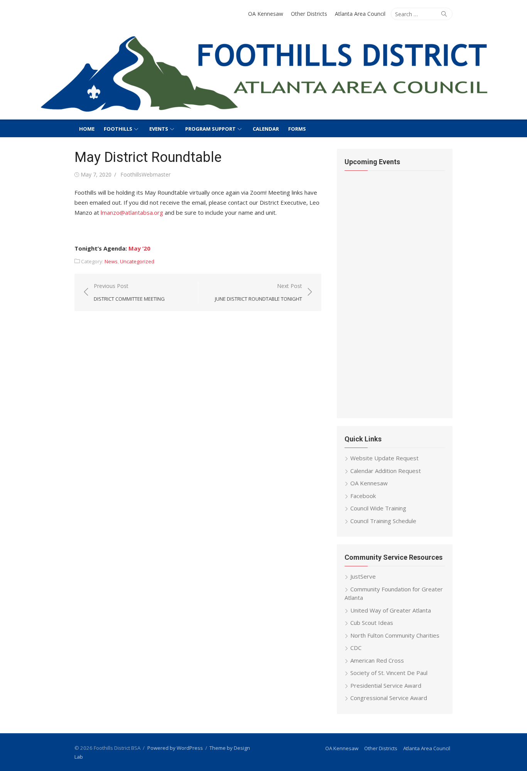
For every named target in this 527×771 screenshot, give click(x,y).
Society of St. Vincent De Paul (388, 673)
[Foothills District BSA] (263, 75)
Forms (297, 128)
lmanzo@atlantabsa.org (132, 212)
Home (87, 128)
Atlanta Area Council (360, 13)
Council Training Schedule (383, 521)
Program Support (210, 128)
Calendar (266, 128)
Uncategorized (137, 261)
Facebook (363, 496)
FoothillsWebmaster (145, 174)
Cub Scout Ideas (371, 622)
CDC (355, 647)
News (111, 261)
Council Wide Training (378, 508)
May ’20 (139, 248)
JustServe (363, 576)
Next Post (258, 292)
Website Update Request (384, 458)
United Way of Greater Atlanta (390, 610)
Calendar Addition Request (385, 471)
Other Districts (309, 13)
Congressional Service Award (388, 698)
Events (158, 128)
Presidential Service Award (385, 685)
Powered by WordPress (175, 747)
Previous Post (129, 292)
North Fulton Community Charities (394, 635)
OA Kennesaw (265, 13)
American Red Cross (377, 660)
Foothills (118, 128)
